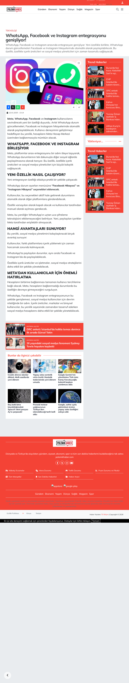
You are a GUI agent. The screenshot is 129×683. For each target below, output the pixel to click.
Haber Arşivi (74, 477)
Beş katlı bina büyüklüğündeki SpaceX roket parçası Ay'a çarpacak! (18, 408)
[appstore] (57, 485)
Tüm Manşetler (15, 477)
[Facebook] (57, 463)
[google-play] (70, 485)
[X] (62, 463)
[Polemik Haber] (14, 9)
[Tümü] (120, 141)
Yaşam (62, 9)
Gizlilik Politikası (13, 513)
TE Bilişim (104, 514)
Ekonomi (52, 9)
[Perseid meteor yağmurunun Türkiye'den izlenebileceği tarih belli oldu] (44, 395)
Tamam (96, 521)
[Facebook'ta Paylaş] (8, 107)
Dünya (71, 9)
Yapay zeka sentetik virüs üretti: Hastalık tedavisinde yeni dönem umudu (44, 378)
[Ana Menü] (122, 9)
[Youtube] (71, 463)
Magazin (89, 9)
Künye (28, 513)
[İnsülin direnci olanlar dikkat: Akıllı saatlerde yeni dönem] (19, 366)
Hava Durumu (45, 470)
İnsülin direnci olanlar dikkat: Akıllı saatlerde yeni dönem (18, 377)
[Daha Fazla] (23, 107)
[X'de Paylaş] (13, 107)
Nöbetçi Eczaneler (16, 470)
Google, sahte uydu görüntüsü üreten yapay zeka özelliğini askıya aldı (68, 408)
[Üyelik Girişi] (121, 2)
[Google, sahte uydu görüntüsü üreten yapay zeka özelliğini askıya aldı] (69, 395)
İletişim (38, 513)
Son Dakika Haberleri (47, 477)
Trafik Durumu (75, 470)
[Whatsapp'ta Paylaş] (18, 107)
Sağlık (79, 9)
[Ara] (117, 9)
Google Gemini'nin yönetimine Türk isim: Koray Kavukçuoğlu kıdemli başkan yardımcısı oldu (68, 379)
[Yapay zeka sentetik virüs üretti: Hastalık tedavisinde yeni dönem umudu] (44, 366)
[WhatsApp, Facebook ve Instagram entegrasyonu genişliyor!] (44, 81)
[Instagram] (67, 463)
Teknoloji (11, 30)
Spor (97, 9)
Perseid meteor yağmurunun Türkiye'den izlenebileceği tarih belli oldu (44, 409)
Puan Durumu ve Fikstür (109, 470)
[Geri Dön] (7, 675)
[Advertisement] (104, 231)
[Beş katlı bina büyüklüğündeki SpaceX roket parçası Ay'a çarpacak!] (19, 395)
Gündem (42, 9)
